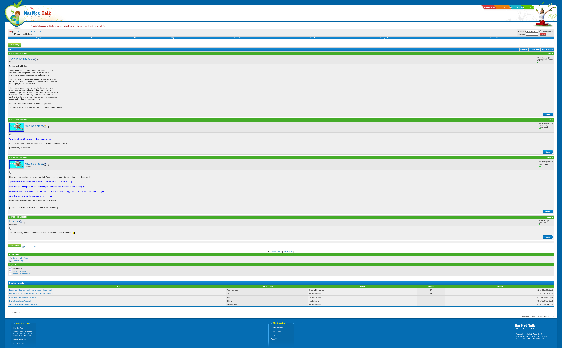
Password (521, 34)
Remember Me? (547, 32)
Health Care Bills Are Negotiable (20, 301)
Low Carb (520, 7)
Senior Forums (507, 7)
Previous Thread (276, 252)
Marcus (14, 221)
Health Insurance (43, 32)
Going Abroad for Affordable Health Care (23, 297)
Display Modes (547, 49)
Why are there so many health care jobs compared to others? (31, 293)
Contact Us (275, 335)
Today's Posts (385, 38)
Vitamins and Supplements (22, 332)
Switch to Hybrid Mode (20, 271)
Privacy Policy (276, 331)
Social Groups (239, 38)
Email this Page (18, 261)
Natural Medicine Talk (21, 32)
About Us (274, 339)
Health (33, 32)
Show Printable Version (21, 258)
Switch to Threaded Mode (21, 274)
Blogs (93, 38)
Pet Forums (533, 7)
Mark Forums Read (493, 38)
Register (39, 38)
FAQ (172, 38)
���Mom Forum (490, 7)
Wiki (134, 38)
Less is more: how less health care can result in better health (30, 290)
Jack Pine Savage (20, 58)
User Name (522, 31)
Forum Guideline (277, 327)
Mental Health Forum (20, 339)
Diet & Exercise (18, 343)
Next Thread (287, 252)
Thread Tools (535, 49)
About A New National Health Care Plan (23, 304)
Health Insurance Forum (22, 335)
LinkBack (524, 49)
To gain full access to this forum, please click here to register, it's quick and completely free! (69, 26)
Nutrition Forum (18, 328)
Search (312, 38)
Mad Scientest (34, 126)
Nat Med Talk (15, 13)
